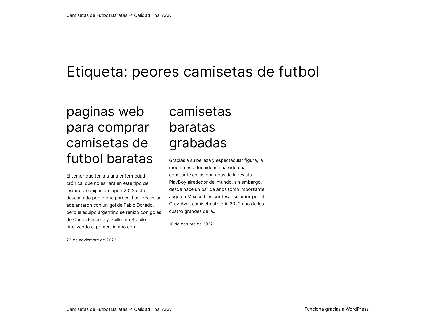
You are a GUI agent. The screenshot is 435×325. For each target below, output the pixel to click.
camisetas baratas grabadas (200, 127)
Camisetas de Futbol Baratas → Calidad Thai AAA (118, 15)
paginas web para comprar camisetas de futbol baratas (109, 135)
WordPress (357, 309)
